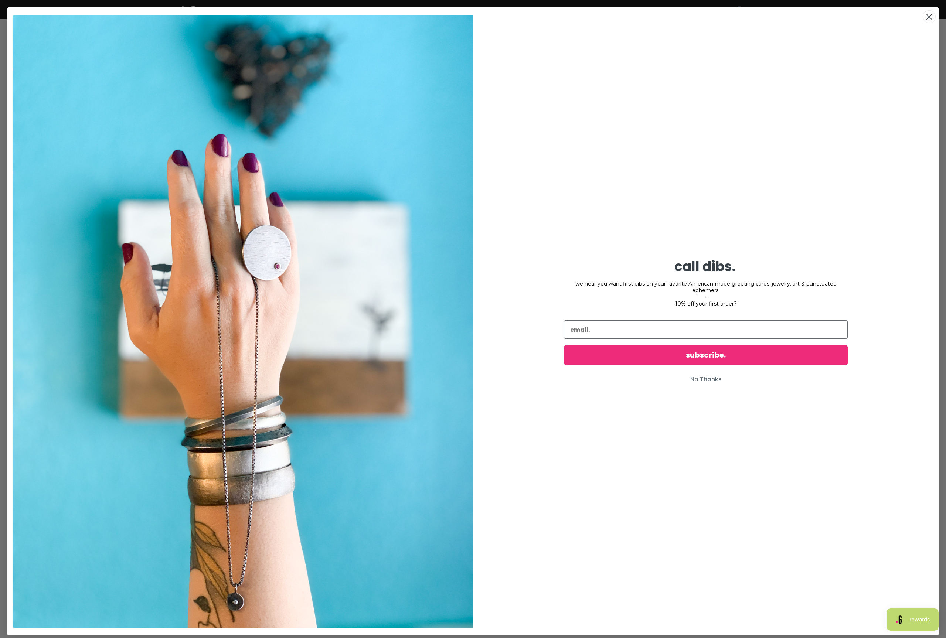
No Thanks (706, 379)
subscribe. (706, 355)
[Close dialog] (929, 16)
